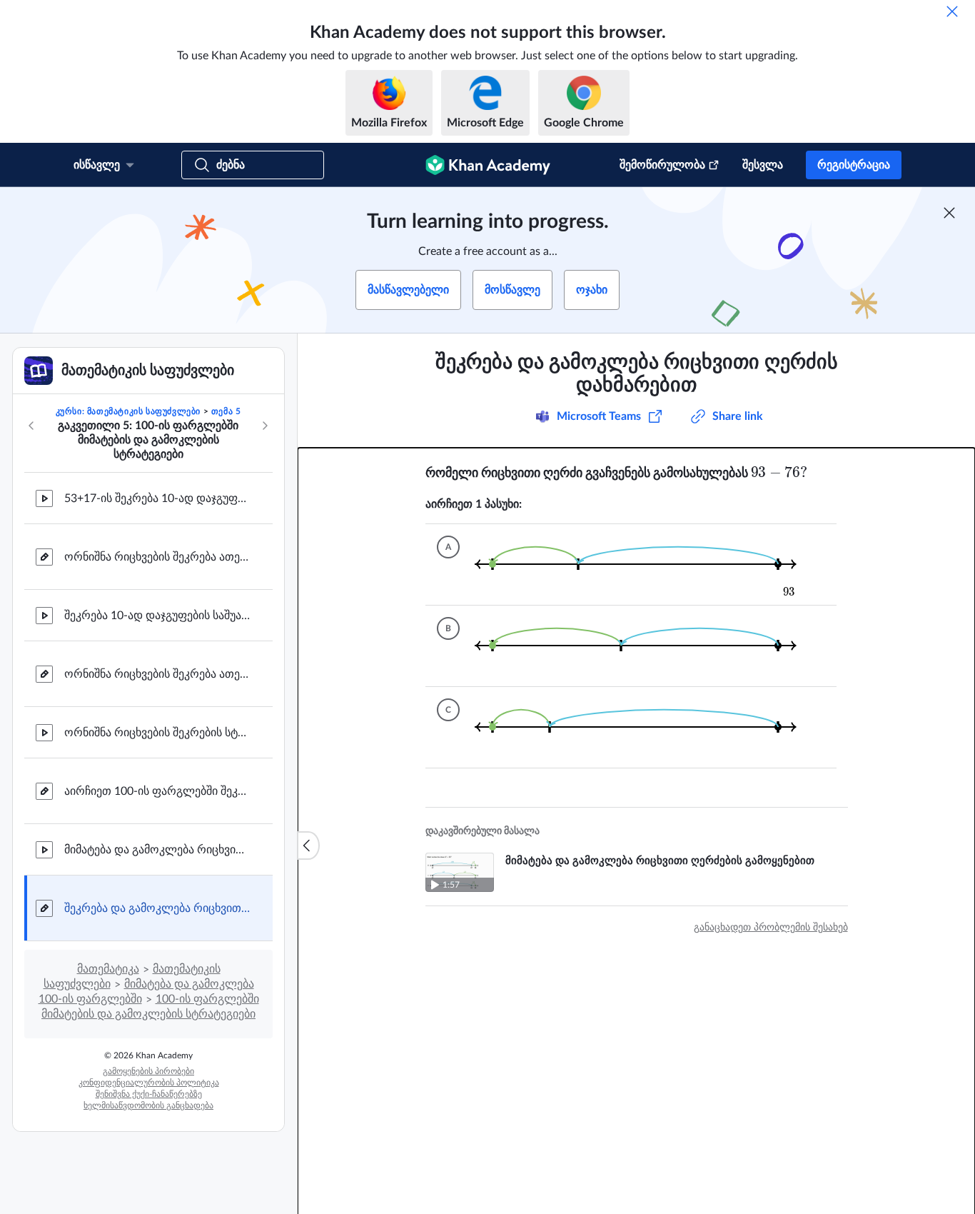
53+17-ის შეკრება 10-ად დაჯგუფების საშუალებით (157, 498)
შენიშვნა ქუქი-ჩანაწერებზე (149, 1094)
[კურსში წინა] (31, 425)
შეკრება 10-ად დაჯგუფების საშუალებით (157, 615)
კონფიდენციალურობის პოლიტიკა (149, 1082)
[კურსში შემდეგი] (264, 425)
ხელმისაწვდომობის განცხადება (148, 1105)
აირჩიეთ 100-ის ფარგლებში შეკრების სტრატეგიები (157, 791)
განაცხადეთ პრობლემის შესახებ (771, 928)
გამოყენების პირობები (148, 1071)
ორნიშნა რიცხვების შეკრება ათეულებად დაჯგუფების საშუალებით (157, 557)
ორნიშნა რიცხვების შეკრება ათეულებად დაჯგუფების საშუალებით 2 (157, 674)
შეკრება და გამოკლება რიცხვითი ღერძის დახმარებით (157, 908)
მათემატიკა (108, 969)
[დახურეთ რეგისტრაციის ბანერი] (949, 213)
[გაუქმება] (952, 11)
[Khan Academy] (487, 165)
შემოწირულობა (662, 165)
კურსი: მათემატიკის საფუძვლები (128, 411)
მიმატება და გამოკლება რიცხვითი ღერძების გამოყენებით (157, 850)
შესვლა (762, 165)
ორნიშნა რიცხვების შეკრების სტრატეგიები (157, 732)
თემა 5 (226, 411)
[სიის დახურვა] (308, 845)
